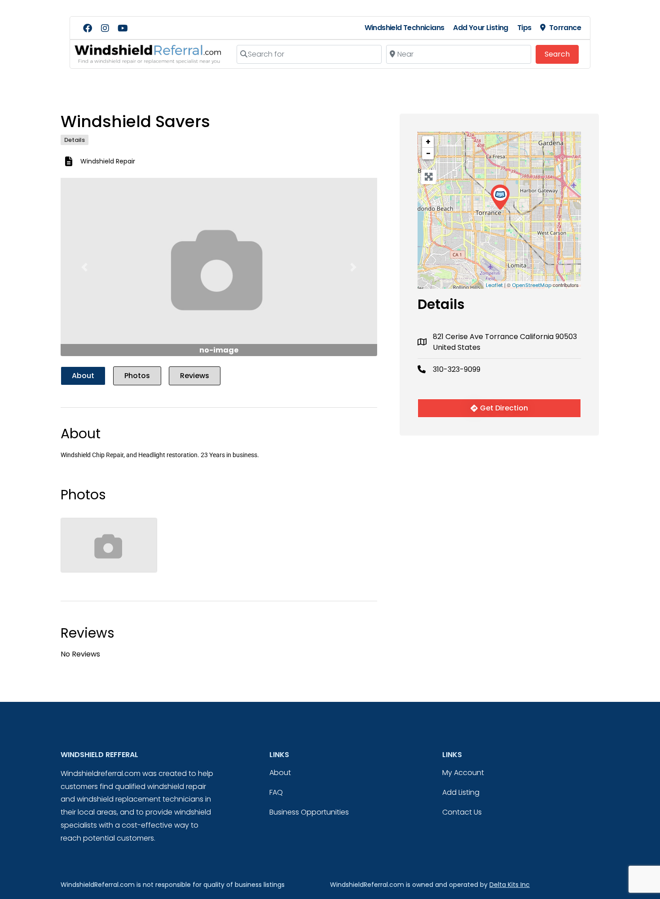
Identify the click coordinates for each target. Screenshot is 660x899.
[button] (84, 267)
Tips (524, 27)
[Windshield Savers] (500, 197)
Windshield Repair (107, 161)
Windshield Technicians (404, 27)
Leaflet (494, 285)
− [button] (428, 153)
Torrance (565, 27)
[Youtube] (122, 28)
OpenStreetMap (531, 285)
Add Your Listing (480, 27)
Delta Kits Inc (509, 884)
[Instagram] (105, 28)
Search (562, 53)
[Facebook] (87, 28)
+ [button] (428, 141)
